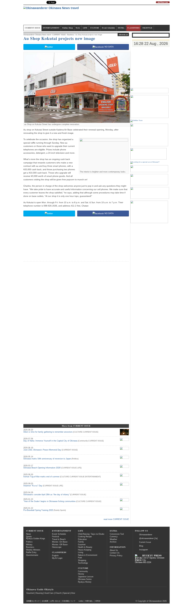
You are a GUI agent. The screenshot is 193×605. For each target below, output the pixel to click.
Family (57, 510)
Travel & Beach (59, 539)
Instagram (143, 550)
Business (30, 547)
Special (66, 593)
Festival (55, 537)
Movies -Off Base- (60, 545)
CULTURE (94, 28)
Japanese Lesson (85, 577)
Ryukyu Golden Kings (35, 539)
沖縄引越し (89, 601)
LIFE (85, 28)
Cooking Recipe (85, 537)
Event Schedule (108, 28)
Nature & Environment (87, 555)
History (81, 574)
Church (58, 593)
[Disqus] (76, 301)
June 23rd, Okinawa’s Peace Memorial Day (42, 450)
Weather (113, 539)
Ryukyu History (84, 582)
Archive (113, 542)
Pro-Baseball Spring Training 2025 (38, 510)
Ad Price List (163, 2)
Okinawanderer (145, 535)
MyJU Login (57, 558)
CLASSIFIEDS (133, 28)
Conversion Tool (117, 534)
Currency (114, 537)
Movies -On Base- (60, 542)
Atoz (73, 593)
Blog (141, 546)
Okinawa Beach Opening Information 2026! (42, 468)
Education (82, 539)
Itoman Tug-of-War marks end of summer (41, 477)
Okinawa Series (85, 579)
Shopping (82, 560)
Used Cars (49, 593)
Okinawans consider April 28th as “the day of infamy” (46, 495)
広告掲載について (68, 601)
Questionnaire (32, 555)
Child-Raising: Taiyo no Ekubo (91, 534)
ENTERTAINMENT (51, 28)
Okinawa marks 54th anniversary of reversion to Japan (47, 459)
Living (80, 552)
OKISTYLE (147, 28)
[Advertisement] (115, 16)
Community (83, 441)
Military (29, 545)
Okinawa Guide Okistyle (40, 589)
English (55, 556)
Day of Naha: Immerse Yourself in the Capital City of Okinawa (50, 441)
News (78, 28)
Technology (83, 563)
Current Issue (145, 542)
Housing (39, 593)
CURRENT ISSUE (32, 28)
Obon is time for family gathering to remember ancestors (48, 432)
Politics (75, 459)
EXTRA (121, 28)
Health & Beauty (85, 547)
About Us (114, 550)
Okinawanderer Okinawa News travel (37, 35)
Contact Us (115, 553)
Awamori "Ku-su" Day (32, 486)
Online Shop (67, 28)
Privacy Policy (116, 556)
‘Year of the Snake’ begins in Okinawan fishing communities (49, 501)
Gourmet (81, 545)
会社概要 (45, 601)
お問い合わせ (55, 601)
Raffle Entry (31, 552)
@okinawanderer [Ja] (148, 538)
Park (80, 558)
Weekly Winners (33, 550)
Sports (62, 510)
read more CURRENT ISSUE (116, 519)
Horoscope (56, 547)
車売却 (97, 601)
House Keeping (84, 550)
